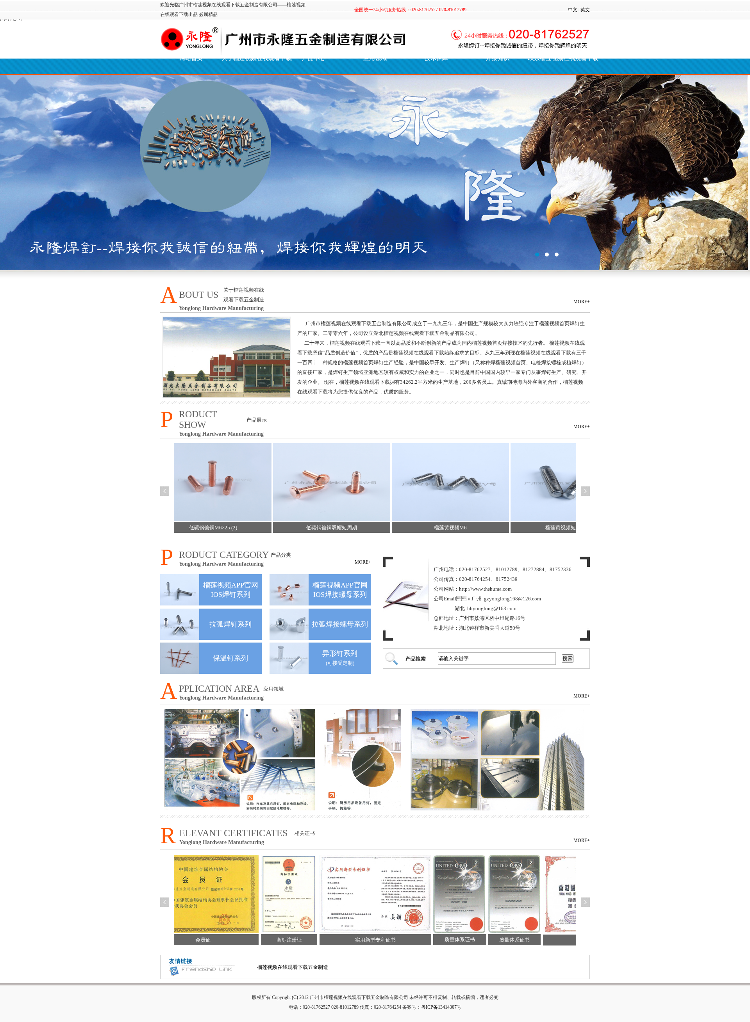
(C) (295, 997)
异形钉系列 (339, 653)
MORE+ (581, 301)
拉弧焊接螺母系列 (340, 624)
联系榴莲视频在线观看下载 (558, 58)
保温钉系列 (230, 658)
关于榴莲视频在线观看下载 (252, 58)
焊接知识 (497, 58)
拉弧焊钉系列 (230, 624)
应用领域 (375, 58)
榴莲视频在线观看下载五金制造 (292, 967)
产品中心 (313, 58)
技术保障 (436, 58)
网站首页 (191, 58)
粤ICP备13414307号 (441, 1007)
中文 (572, 9)
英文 (585, 9)
